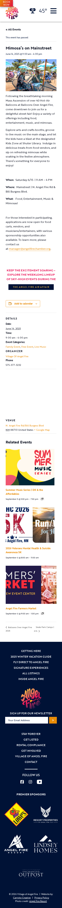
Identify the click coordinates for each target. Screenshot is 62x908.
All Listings (31, 673)
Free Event (27, 346)
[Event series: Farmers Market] (42, 613)
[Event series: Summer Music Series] (42, 499)
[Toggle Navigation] (53, 10)
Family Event (13, 346)
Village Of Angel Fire (17, 356)
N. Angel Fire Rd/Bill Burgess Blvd (25, 425)
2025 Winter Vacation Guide (31, 656)
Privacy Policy (41, 897)
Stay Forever (31, 734)
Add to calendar (23, 303)
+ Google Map (42, 430)
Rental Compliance (31, 745)
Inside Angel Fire (31, 679)
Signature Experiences (31, 668)
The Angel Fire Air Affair (31, 287)
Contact (31, 762)
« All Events (13, 29)
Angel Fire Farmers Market (21, 608)
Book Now (6, 3)
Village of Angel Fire (31, 756)
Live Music (40, 346)
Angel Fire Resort (38, 901)
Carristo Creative (22, 897)
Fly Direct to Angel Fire (31, 662)
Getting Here (31, 651)
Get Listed (31, 739)
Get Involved (31, 751)
